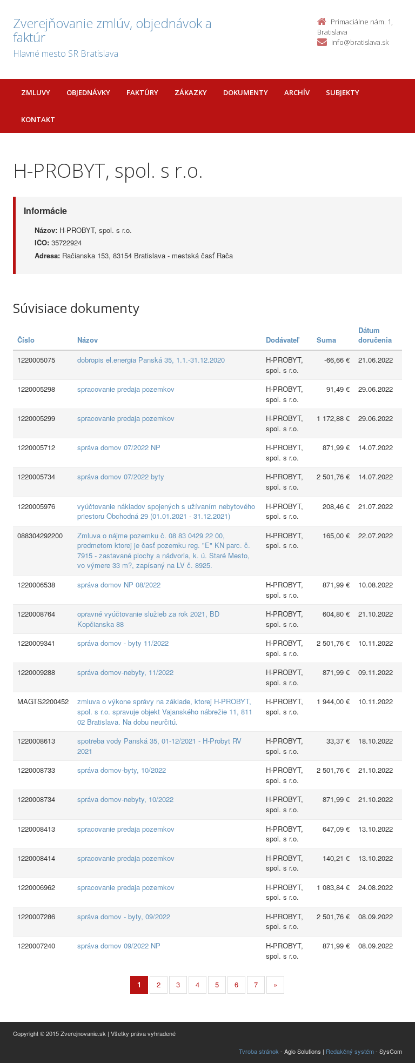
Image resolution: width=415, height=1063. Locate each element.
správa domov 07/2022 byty (120, 476)
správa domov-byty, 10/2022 (121, 770)
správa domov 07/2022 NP (118, 447)
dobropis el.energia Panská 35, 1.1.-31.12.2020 (151, 360)
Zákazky (191, 92)
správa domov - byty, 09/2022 (123, 916)
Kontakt (38, 119)
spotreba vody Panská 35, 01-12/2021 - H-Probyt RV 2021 (159, 746)
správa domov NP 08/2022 (118, 584)
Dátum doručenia (375, 335)
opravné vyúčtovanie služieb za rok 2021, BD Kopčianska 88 (148, 619)
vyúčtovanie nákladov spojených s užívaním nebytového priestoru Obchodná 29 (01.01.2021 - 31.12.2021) (166, 511)
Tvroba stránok (259, 1051)
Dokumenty (245, 92)
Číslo (26, 340)
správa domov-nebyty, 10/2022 (125, 799)
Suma (326, 340)
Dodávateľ (282, 340)
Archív (297, 92)
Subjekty (342, 92)
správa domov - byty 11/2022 (123, 643)
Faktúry (142, 92)
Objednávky (88, 92)
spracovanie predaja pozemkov (126, 389)
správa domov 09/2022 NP (118, 945)
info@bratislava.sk (360, 42)
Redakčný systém (350, 1051)
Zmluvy (35, 92)
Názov (87, 340)
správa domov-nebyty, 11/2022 (125, 672)
